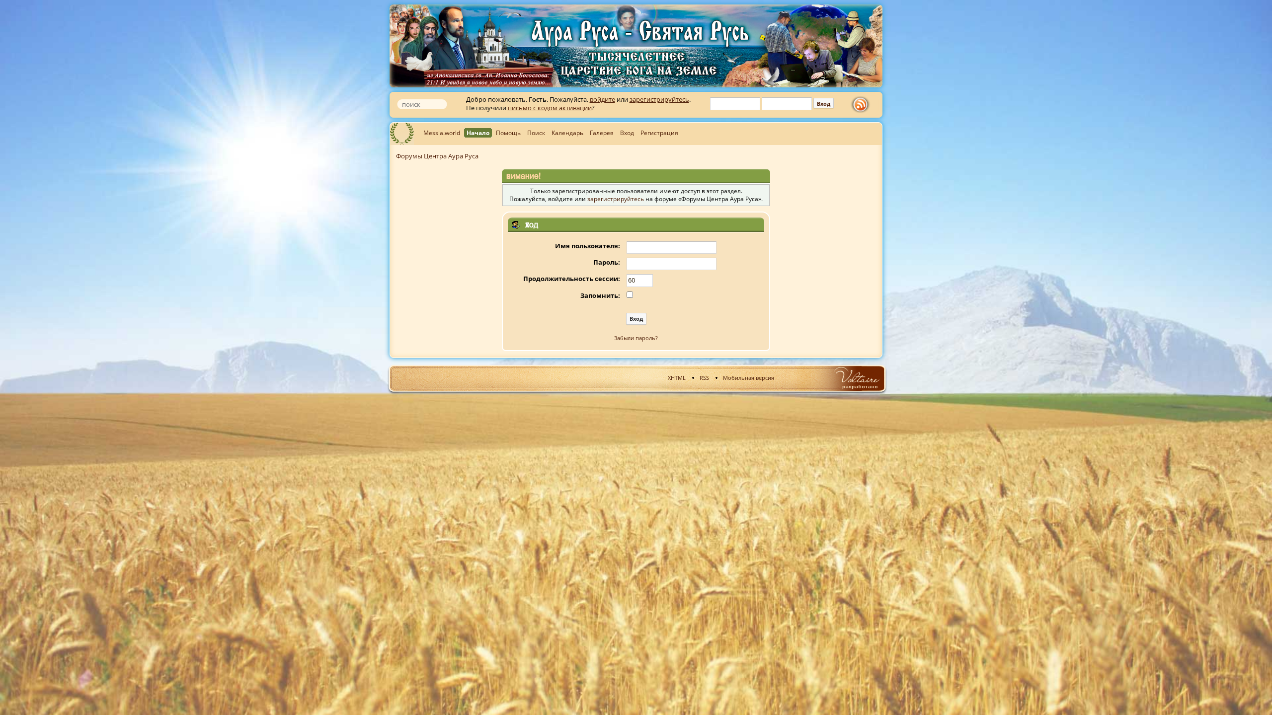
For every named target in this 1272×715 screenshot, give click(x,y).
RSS (704, 377)
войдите (602, 99)
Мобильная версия (748, 377)
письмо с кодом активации (550, 107)
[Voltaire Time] (856, 378)
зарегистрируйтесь (659, 99)
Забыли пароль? (636, 338)
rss (862, 105)
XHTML (677, 377)
